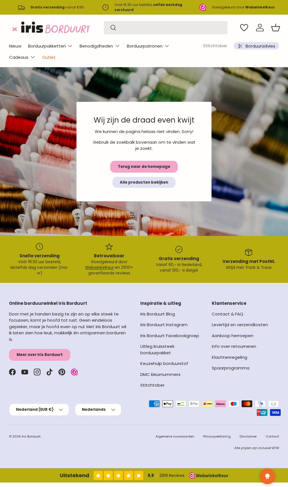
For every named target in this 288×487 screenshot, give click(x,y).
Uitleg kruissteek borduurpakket (157, 349)
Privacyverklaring (217, 436)
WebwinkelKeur (99, 267)
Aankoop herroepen (232, 336)
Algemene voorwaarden (175, 436)
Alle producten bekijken (144, 182)
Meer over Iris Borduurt (40, 354)
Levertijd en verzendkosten (240, 325)
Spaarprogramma (230, 368)
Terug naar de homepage (144, 166)
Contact (272, 436)
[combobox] (166, 27)
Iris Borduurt (31, 436)
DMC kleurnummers (160, 374)
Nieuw (15, 46)
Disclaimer (248, 436)
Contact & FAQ (227, 314)
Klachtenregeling (229, 357)
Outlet (49, 57)
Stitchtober (215, 46)
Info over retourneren (234, 346)
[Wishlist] (244, 27)
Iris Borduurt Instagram (164, 325)
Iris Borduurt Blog (157, 314)
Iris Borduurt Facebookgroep (169, 336)
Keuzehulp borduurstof (164, 363)
